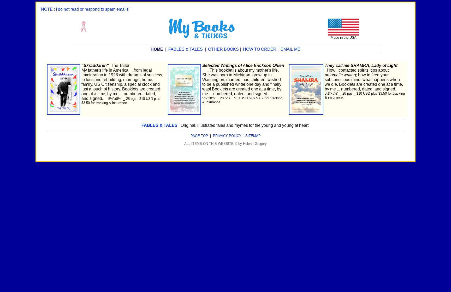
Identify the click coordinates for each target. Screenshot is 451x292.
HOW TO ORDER (259, 49)
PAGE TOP (199, 136)
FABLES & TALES (185, 49)
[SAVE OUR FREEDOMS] (343, 21)
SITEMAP (253, 136)
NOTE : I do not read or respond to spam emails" (85, 9)
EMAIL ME (290, 49)
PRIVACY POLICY (227, 136)
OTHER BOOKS (223, 49)
